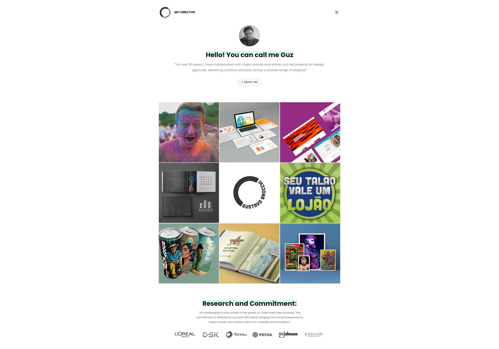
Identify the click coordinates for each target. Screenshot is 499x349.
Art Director (184, 12)
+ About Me (249, 82)
